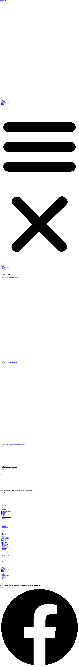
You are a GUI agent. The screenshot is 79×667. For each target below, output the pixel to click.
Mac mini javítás (5, 537)
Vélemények (4, 506)
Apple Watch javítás (5, 538)
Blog (3, 103)
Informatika (4, 531)
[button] (39, 185)
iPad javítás (4, 526)
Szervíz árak (4, 507)
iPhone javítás (4, 525)
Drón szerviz (4, 539)
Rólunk (3, 508)
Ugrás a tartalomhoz (3, 0)
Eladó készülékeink (5, 102)
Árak (3, 100)
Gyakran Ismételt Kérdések (6, 500)
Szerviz (3, 101)
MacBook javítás (5, 527)
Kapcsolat (4, 104)
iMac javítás (4, 528)
